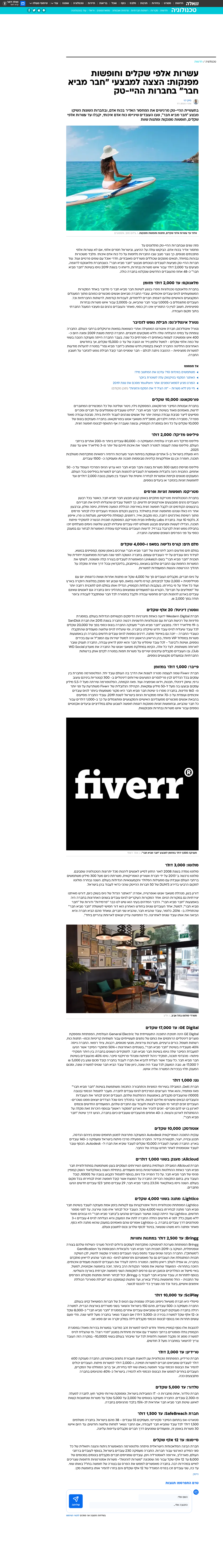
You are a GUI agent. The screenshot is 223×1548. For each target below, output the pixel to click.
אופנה (65, 3)
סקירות (154, 11)
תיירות (91, 3)
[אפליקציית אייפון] (39, 10)
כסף (123, 3)
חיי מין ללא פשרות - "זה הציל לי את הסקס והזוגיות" (162, 388)
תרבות (144, 3)
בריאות (103, 3)
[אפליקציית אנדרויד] (44, 10)
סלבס (133, 3)
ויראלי (92, 11)
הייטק (196, 1474)
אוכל (114, 3)
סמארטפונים (103, 11)
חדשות (179, 3)
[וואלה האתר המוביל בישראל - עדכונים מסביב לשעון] (192, 3)
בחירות (156, 3)
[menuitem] (177, 3)
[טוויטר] (34, 10)
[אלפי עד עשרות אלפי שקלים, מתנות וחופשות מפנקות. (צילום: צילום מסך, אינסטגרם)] (132, 181)
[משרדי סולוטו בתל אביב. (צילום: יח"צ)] (132, 972)
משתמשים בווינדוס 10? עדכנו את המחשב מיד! (165, 372)
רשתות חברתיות (139, 11)
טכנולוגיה (78, 3)
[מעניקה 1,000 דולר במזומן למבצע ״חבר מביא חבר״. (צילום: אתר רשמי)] (132, 787)
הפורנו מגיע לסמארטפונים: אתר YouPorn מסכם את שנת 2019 (154, 383)
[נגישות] (5, 3)
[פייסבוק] (29, 10)
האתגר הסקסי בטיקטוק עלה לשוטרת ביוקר (167, 377)
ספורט (167, 3)
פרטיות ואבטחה (120, 11)
